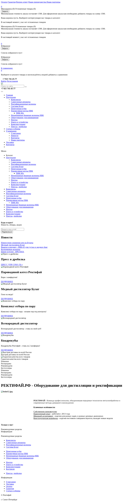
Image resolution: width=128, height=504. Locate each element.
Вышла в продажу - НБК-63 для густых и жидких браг (24, 247)
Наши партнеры (53, 2)
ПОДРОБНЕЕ (7, 281)
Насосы (14, 120)
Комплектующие (18, 124)
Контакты (15, 138)
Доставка (10, 142)
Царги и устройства (19, 122)
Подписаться (7, 232)
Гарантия (12, 2)
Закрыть (5, 11)
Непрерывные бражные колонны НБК (27, 115)
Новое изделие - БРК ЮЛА (12, 252)
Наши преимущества (37, 2)
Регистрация (12, 81)
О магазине (16, 133)
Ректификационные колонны (23, 104)
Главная (9, 95)
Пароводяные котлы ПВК (22, 111)
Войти (3, 81)
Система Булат (17, 106)
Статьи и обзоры (13, 129)
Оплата (4, 2)
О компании (11, 131)
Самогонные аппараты (20, 102)
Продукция (11, 97)
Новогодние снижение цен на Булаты (17, 243)
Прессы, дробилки (19, 127)
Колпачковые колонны (10, 249)
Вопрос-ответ (22, 2)
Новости (14, 135)
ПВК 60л (20, 113)
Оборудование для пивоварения (24, 117)
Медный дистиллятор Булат (13, 245)
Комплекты (16, 99)
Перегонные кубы (18, 109)
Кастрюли (10, 469)
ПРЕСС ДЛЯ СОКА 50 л (11, 265)
